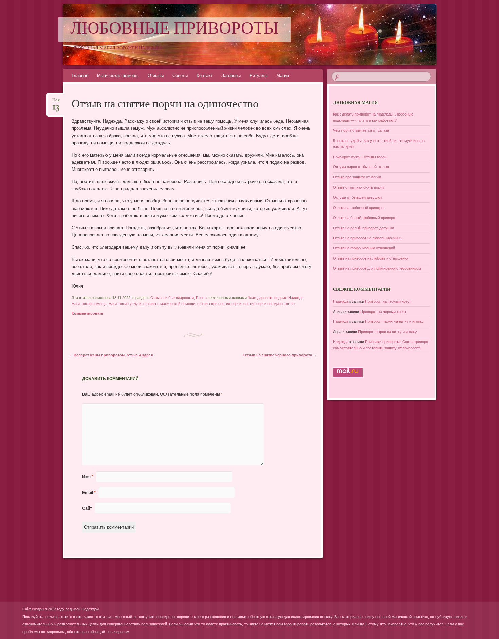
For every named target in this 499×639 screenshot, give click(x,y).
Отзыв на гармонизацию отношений (364, 248)
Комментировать (88, 313)
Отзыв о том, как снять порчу (358, 187)
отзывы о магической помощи (169, 304)
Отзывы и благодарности (172, 298)
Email (89, 492)
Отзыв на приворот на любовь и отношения (370, 258)
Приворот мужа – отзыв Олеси (359, 157)
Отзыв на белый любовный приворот (365, 218)
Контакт (204, 75)
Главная (80, 75)
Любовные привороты (174, 29)
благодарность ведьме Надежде (275, 298)
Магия (282, 75)
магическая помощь (89, 304)
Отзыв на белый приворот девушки (363, 228)
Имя (87, 476)
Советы (180, 75)
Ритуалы (258, 75)
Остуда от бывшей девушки (357, 197)
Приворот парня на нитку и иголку (394, 321)
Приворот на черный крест (388, 301)
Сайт (87, 508)
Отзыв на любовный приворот (359, 208)
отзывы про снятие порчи (219, 304)
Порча (201, 298)
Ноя (56, 102)
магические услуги (125, 304)
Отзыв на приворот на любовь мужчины (367, 238)
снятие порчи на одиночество (269, 304)
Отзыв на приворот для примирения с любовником (377, 268)
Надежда (340, 301)
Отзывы (156, 75)
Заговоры (231, 75)
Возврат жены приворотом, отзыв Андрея (111, 355)
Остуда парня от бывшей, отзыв (361, 167)
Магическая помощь (118, 75)
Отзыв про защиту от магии (357, 177)
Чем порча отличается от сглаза (361, 130)
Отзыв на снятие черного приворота (280, 355)
